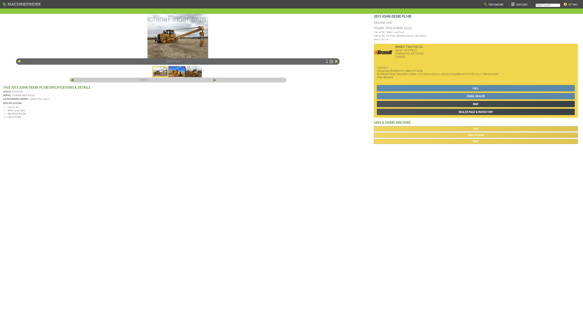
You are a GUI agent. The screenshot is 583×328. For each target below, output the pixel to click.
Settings (573, 4)
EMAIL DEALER (476, 96)
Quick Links (522, 4)
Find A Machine (496, 4)
